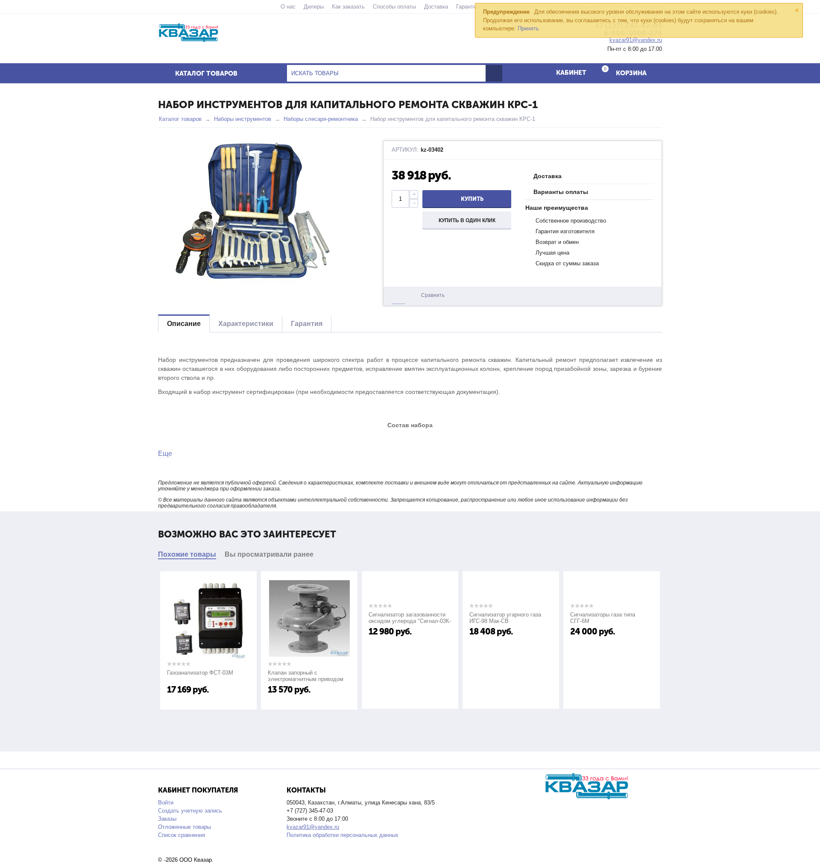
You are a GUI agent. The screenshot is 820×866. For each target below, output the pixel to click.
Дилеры (314, 6)
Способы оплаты (394, 6)
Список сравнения (181, 835)
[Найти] (494, 73)
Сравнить (433, 295)
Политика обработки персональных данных (342, 835)
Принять (528, 28)
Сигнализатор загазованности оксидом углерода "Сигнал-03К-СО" (378, 621)
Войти (165, 802)
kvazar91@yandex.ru (313, 827)
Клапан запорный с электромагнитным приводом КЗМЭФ (274, 679)
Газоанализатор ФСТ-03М (168, 672)
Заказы (167, 819)
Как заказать (348, 6)
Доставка (436, 6)
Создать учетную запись (190, 810)
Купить (472, 199)
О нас (288, 6)
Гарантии (467, 6)
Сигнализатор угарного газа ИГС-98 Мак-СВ (474, 617)
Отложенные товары (184, 827)
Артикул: (405, 150)
